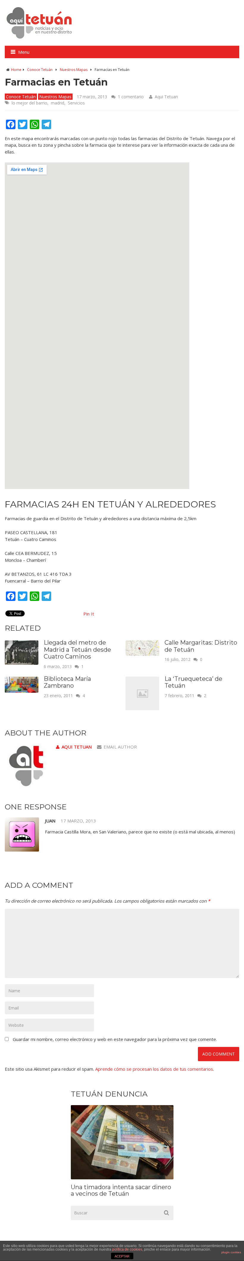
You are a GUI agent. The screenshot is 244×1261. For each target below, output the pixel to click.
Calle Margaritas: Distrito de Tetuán (201, 646)
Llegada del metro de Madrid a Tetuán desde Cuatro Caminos (77, 649)
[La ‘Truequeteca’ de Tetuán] (142, 708)
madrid (57, 103)
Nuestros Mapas (73, 69)
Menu (23, 52)
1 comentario (131, 96)
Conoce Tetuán (40, 69)
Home (16, 69)
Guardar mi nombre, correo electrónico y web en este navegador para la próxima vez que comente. (115, 1039)
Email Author (120, 747)
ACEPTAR (122, 1256)
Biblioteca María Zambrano (67, 682)
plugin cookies (231, 1252)
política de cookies (127, 1249)
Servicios (76, 103)
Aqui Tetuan (166, 96)
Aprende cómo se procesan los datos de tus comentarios (154, 1069)
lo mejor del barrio (29, 103)
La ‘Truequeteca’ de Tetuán (193, 682)
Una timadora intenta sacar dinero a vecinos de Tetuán (121, 1190)
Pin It (88, 614)
